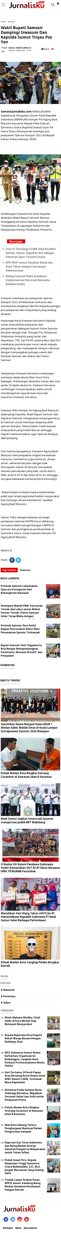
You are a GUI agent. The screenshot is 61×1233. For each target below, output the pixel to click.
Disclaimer (30, 1228)
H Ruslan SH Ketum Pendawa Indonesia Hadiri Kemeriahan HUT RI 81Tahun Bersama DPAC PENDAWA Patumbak (30, 867)
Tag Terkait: (9, 570)
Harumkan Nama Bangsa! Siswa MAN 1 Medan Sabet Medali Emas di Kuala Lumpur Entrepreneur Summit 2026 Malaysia (29, 727)
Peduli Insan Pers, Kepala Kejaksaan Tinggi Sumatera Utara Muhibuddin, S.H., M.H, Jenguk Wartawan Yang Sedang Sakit (24, 1166)
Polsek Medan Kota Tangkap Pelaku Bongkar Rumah (30, 964)
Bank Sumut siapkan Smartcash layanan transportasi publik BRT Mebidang (27, 820)
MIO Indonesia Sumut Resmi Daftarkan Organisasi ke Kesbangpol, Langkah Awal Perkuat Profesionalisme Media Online (25, 1059)
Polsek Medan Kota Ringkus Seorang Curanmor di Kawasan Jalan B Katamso (26, 774)
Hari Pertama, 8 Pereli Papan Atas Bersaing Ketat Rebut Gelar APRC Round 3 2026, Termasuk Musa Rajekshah (25, 1077)
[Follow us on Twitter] (12, 1219)
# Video (5, 1002)
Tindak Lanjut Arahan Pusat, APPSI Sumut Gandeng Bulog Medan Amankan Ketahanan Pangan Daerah (23, 1184)
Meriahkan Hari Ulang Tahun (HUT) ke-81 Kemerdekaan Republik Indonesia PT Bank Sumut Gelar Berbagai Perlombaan (28, 916)
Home (3, 21)
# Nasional (7, 990)
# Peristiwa (8, 996)
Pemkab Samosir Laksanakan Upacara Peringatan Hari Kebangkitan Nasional (19, 589)
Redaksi (8, 1228)
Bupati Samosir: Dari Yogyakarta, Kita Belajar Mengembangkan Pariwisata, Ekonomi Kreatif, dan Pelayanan (21, 650)
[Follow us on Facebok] (6, 1219)
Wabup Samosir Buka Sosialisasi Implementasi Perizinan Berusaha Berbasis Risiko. (28, 280)
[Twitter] (18, 560)
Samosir (11, 21)
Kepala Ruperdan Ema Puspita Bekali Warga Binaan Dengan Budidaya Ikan (23, 1038)
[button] (57, 2)
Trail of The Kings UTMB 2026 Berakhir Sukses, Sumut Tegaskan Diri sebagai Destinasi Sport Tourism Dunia (31, 253)
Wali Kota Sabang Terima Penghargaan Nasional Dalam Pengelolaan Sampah (23, 1128)
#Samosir (25, 570)
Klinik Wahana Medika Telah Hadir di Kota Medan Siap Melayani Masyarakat (22, 1021)
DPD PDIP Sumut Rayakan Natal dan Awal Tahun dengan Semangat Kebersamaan (29, 266)
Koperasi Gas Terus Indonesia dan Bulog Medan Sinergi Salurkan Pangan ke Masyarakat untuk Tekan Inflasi (25, 1147)
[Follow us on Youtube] (26, 1219)
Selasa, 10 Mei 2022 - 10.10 (20, 50)
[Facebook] (12, 560)
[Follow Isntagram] (19, 1219)
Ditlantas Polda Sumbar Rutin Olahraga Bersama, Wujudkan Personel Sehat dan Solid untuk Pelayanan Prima (24, 1094)
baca (46, 49)
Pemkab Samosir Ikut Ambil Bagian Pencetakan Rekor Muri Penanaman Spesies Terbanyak (20, 629)
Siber (18, 1228)
